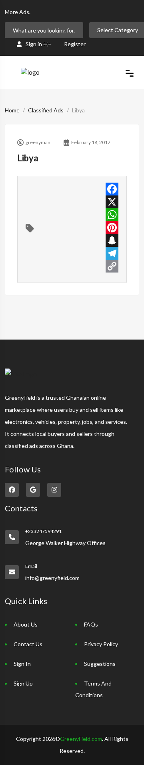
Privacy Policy (101, 644)
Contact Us (28, 644)
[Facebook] (112, 189)
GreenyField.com (81, 738)
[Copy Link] (112, 266)
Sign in (34, 44)
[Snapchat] (112, 240)
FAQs (91, 624)
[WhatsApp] (112, 214)
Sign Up (23, 683)
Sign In (22, 663)
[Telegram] (112, 253)
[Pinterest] (112, 227)
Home (12, 110)
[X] (112, 201)
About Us (26, 624)
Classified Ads (46, 110)
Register (75, 44)
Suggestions (100, 663)
